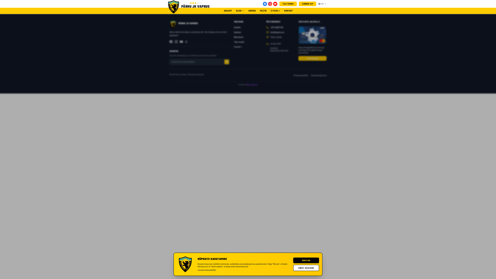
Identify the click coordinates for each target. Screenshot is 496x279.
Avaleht (228, 11)
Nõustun (306, 260)
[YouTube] (275, 4)
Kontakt (288, 11)
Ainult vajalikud (306, 267)
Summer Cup (307, 4)
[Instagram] (270, 4)
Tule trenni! (288, 4)
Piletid (263, 11)
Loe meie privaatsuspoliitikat (207, 270)
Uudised (252, 11)
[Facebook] (265, 4)
